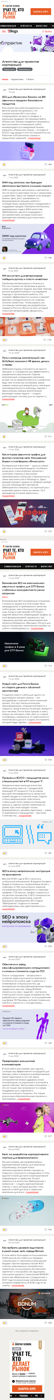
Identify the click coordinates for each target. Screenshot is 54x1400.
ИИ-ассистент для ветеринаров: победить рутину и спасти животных (25, 277)
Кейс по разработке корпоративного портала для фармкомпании (25, 1156)
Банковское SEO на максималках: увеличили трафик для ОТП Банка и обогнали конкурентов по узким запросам (23, 588)
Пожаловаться (25, 69)
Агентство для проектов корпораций (20, 63)
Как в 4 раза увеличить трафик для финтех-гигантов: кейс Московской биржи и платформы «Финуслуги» (24, 458)
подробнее (34, 138)
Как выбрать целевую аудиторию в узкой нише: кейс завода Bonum (23, 1249)
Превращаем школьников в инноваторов (18, 1062)
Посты (5, 79)
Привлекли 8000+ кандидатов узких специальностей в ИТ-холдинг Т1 (25, 779)
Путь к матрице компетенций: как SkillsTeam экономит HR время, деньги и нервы (25, 361)
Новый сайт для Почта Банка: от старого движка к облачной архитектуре (21, 687)
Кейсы (5, 596)
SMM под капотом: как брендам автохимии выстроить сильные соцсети (27, 184)
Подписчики (17, 79)
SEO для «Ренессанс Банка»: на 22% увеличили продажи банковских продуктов (24, 100)
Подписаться (9, 69)
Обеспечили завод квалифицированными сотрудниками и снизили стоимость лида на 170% (26, 968)
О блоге (30, 79)
